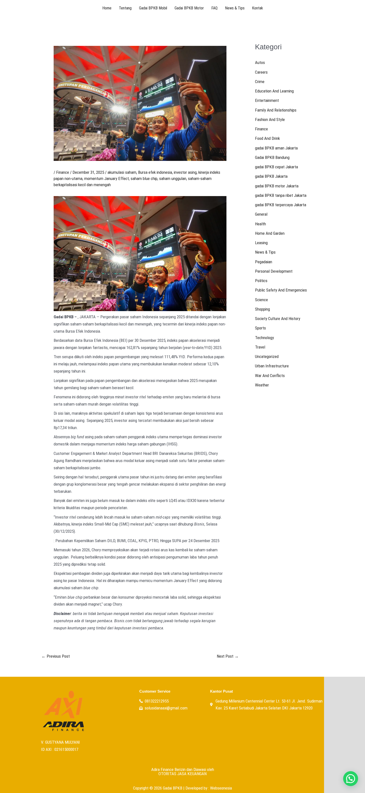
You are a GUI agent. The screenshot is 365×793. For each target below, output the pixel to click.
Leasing (261, 242)
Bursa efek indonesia (155, 172)
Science (261, 299)
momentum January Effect (106, 178)
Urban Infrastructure (272, 365)
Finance (62, 172)
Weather (262, 384)
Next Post (228, 656)
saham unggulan (172, 178)
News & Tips (235, 8)
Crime (259, 81)
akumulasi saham (122, 172)
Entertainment (267, 100)
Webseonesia (221, 788)
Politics (261, 280)
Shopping (262, 309)
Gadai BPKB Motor (189, 8)
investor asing (185, 172)
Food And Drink (267, 138)
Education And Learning (274, 90)
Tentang (125, 8)
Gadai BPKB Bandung (272, 157)
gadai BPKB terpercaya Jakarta (280, 204)
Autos (260, 62)
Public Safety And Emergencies (281, 290)
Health (260, 223)
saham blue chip (144, 178)
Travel (260, 347)
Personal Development (273, 271)
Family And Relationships (275, 110)
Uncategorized (267, 356)
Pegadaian (263, 261)
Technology (264, 337)
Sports (260, 327)
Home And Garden (270, 233)
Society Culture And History (277, 318)
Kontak (257, 8)
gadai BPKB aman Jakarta (276, 148)
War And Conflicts (270, 375)
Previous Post (55, 656)
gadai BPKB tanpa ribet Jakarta (280, 195)
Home (106, 8)
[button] (350, 778)
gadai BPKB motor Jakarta (276, 185)
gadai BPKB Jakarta (271, 176)
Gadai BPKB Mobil (153, 8)
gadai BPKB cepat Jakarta (276, 166)
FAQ (214, 8)
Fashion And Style (270, 119)
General (261, 214)
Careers (261, 72)
